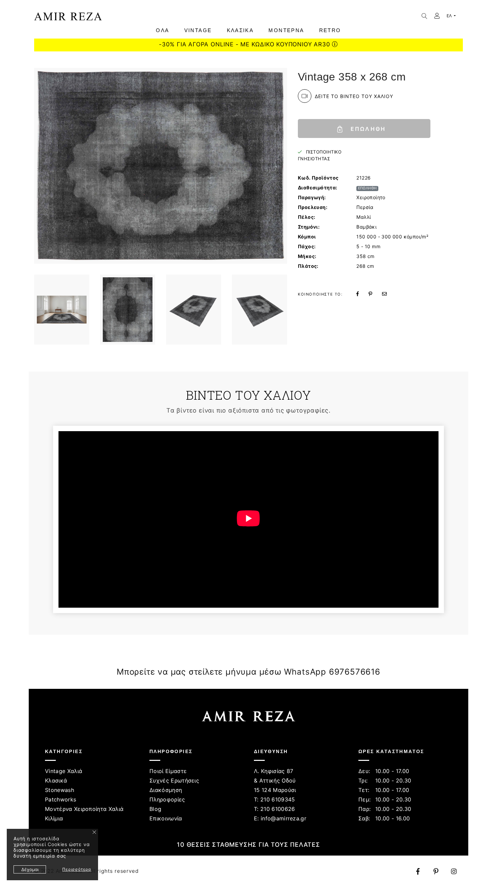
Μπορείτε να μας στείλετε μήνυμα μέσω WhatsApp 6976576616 (248, 672)
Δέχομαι (30, 869)
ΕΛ (450, 15)
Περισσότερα (76, 869)
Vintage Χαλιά (63, 771)
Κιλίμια (54, 818)
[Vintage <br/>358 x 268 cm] (61, 310)
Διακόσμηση (165, 790)
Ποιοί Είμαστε (168, 771)
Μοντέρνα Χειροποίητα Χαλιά (84, 809)
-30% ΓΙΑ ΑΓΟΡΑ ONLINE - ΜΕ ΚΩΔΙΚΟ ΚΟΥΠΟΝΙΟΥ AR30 (245, 44)
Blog (155, 809)
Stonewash (59, 790)
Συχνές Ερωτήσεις (174, 780)
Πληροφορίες (167, 799)
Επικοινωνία (165, 818)
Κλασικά (56, 780)
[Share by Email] (388, 294)
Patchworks (60, 799)
